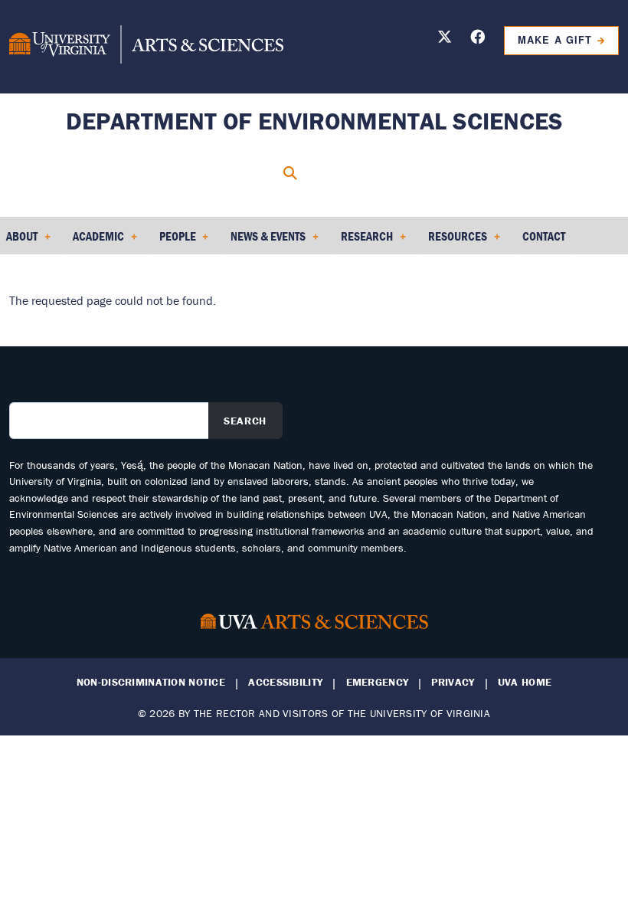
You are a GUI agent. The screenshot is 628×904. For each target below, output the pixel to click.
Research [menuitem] (364, 241)
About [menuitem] (19, 241)
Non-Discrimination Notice (151, 682)
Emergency (377, 682)
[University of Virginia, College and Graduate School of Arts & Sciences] (146, 46)
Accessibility (285, 682)
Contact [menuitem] (543, 236)
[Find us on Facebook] (477, 39)
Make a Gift (554, 40)
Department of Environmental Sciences (314, 121)
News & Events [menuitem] (265, 241)
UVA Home (524, 682)
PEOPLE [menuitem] (174, 241)
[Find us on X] (444, 39)
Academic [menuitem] (95, 241)
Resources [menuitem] (454, 241)
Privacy (452, 682)
